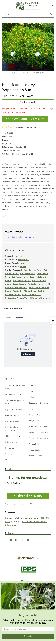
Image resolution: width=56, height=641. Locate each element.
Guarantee (9, 448)
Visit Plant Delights (13, 394)
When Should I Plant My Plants (23, 237)
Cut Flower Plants (20, 277)
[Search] (51, 14)
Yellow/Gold (23, 259)
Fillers (23, 266)
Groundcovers (19, 284)
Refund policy (11, 442)
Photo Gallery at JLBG (38, 426)
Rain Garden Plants (31, 294)
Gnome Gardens (27, 273)
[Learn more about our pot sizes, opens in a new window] (32, 154)
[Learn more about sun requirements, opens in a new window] (25, 147)
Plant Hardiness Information (12, 428)
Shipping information (14, 436)
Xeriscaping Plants (14, 298)
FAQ (6, 459)
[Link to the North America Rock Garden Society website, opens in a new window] (28, 559)
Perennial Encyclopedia (39, 432)
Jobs (31, 391)
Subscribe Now (28, 496)
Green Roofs (42, 273)
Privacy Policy (34, 444)
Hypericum (17, 256)
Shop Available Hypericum (25, 118)
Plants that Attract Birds (24, 291)
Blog (31, 409)
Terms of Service (36, 456)
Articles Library (35, 415)
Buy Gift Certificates (13, 409)
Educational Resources (38, 403)
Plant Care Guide (12, 421)
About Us (33, 385)
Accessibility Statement (39, 438)
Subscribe (28, 636)
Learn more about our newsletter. (19, 504)
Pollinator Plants (35, 284)
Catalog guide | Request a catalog (16, 402)
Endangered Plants (22, 280)
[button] (3, 6)
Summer (21, 263)
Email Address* (14, 483)
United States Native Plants (37, 298)
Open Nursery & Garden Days (15, 387)
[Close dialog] (53, 583)
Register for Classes (13, 415)
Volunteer (33, 397)
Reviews (8, 454)
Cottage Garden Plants (32, 270)
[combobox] (28, 14)
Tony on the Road (36, 420)
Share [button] (7, 216)
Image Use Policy (36, 450)
